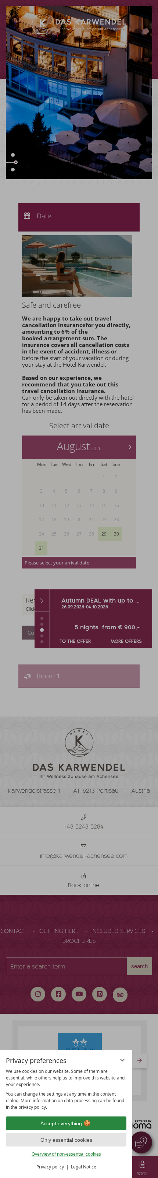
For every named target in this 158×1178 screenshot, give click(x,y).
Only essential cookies (66, 1140)
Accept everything (61, 1123)
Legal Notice (83, 1167)
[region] (66, 1089)
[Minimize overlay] (122, 1060)
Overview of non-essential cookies (66, 1154)
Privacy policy (50, 1167)
